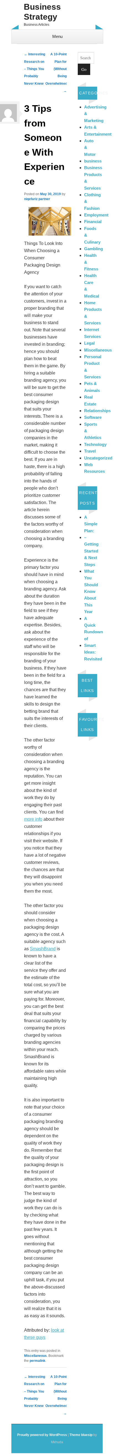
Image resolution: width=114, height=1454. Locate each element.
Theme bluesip (80, 1435)
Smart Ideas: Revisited (93, 652)
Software (93, 417)
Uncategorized (98, 458)
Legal (89, 343)
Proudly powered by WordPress (42, 1435)
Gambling (93, 248)
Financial (93, 221)
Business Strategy (42, 11)
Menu (57, 36)
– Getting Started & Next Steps (91, 551)
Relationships (97, 410)
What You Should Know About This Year (91, 591)
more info (33, 819)
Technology (95, 444)
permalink (37, 1361)
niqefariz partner (37, 199)
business (93, 161)
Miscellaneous (35, 1356)
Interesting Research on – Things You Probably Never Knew (34, 69)
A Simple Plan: (90, 524)
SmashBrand (43, 948)
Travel (90, 451)
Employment (96, 215)
